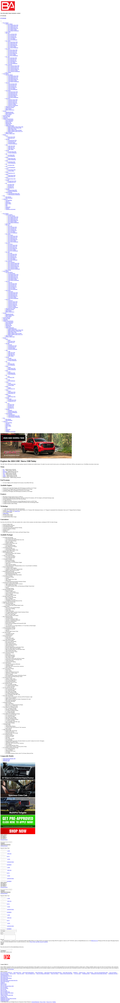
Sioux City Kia (90, 972)
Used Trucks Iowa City (12, 94)
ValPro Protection (9, 132)
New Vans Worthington (12, 63)
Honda (7, 172)
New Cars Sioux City (12, 35)
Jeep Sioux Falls (11, 155)
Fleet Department (9, 198)
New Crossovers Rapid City (13, 69)
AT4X (4, 475)
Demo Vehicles (9, 108)
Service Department (9, 120)
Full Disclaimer (11, 969)
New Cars (8, 33)
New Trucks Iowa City (12, 44)
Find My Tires (8, 122)
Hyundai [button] (7, 397)
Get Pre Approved (6, 115)
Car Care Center (77, 973)
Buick (7, 135)
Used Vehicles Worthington (13, 81)
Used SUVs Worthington (13, 105)
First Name (2, 930)
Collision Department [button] (10, 327)
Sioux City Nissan (54, 973)
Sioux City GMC (20, 973)
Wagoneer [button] (8, 409)
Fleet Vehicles (8, 196)
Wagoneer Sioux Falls (12, 190)
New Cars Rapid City (12, 37)
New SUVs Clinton (12, 54)
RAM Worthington (12, 162)
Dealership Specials (9, 112)
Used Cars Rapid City (12, 87)
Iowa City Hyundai (4, 973)
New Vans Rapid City (12, 61)
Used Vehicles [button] (6, 73)
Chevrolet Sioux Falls (12, 140)
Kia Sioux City (11, 185)
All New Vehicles (9, 23)
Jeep (6, 153)
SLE (4, 470)
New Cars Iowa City (12, 36)
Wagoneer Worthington (12, 191)
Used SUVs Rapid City (12, 103)
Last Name (2, 931)
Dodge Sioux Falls (11, 158)
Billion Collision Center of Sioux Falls (15, 126)
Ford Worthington (11, 167)
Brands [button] (4, 134)
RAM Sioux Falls (11, 161)
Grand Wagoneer (9, 192)
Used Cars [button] (8, 281)
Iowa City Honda (113, 972)
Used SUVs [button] (8, 299)
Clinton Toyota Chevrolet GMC (66, 973)
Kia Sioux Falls (11, 184)
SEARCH (2, 843)
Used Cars (8, 82)
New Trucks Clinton (12, 46)
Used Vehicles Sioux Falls (13, 75)
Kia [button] (6, 402)
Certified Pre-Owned (10, 107)
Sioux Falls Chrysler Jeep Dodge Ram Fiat (53, 972)
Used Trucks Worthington (13, 97)
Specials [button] (4, 111)
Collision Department (10, 125)
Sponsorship (8, 207)
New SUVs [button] (8, 242)
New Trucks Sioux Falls (13, 42)
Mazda (7, 177)
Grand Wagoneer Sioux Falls (13, 193)
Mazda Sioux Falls (11, 178)
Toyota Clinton (11, 170)
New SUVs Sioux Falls (12, 49)
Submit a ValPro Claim (10, 133)
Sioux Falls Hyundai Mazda (28, 972)
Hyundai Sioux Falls (12, 181)
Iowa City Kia (13, 973)
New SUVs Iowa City (12, 52)
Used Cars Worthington (12, 89)
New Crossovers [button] (9, 261)
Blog (6, 204)
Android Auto (17, 511)
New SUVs (8, 48)
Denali (4, 476)
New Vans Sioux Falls (12, 57)
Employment (8, 202)
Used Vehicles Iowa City (13, 78)
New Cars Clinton (11, 38)
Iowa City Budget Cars (30, 973)
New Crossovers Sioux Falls (13, 65)
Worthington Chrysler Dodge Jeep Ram (99, 973)
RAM (7, 160)
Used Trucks (8, 90)
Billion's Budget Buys (10, 109)
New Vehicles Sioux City (13, 26)
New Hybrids (8, 72)
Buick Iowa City (11, 138)
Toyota (7, 168)
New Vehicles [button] (5, 22)
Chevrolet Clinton (11, 142)
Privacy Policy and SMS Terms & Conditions (39, 941)
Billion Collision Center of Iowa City (15, 131)
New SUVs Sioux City (12, 51)
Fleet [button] (4, 195)
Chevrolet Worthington (12, 143)
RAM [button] (7, 370)
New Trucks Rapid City (12, 45)
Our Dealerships (9, 200)
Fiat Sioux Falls (11, 165)
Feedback (7, 208)
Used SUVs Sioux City (12, 100)
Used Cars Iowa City (12, 86)
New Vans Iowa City (12, 60)
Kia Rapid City (11, 187)
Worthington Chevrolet (113, 973)
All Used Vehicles (9, 74)
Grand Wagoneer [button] (9, 413)
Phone (1, 934)
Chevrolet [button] (7, 343)
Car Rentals (5, 117)
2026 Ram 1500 (6, 760)
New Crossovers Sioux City (13, 66)
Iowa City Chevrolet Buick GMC (101, 972)
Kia (6, 183)
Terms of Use (49, 1001)
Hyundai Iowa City (12, 182)
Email (1, 932)
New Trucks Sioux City (12, 43)
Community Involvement (10, 209)
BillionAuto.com (94, 940)
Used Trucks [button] (8, 290)
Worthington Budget (4, 974)
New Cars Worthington (12, 39)
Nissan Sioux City (11, 176)
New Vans (8, 56)
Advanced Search (4, 839)
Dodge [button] (7, 366)
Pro (3, 469)
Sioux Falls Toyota (17, 972)
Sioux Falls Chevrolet (67, 972)
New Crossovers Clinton (13, 70)
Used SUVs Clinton (12, 104)
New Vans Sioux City (12, 59)
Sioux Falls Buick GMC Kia (6, 972)
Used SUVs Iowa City (12, 101)
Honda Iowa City (11, 173)
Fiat (6, 164)
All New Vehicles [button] (9, 214)
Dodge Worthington (12, 159)
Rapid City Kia (82, 972)
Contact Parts (8, 124)
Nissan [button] (7, 389)
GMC (7, 144)
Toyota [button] (7, 381)
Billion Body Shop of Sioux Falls (14, 127)
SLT (4, 472)
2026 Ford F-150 (6, 759)
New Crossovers (9, 64)
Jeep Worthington (11, 156)
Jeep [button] (6, 361)
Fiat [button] (6, 375)
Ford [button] (6, 378)
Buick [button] (7, 339)
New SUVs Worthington (13, 55)
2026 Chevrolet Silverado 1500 (9, 758)
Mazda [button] (7, 394)
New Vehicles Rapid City (13, 28)
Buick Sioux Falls (11, 136)
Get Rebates (3, 950)
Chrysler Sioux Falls (12, 151)
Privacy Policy (8, 203)
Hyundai (7, 179)
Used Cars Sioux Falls (12, 83)
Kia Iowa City (11, 186)
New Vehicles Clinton (12, 29)
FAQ (7, 205)
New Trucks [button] (8, 233)
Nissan (7, 174)
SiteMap (54, 1001)
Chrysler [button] (7, 357)
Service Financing (9, 121)
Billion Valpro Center (12, 129)
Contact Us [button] (5, 199)
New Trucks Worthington (13, 47)
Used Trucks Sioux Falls (13, 91)
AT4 (4, 474)
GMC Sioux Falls (11, 146)
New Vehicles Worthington (13, 30)
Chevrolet (7, 139)
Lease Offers (8, 31)
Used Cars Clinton (11, 88)
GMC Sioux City (11, 148)
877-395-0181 (3, 18)
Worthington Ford (86, 973)
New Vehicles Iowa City (13, 27)
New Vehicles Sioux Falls (13, 25)
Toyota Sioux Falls (11, 169)
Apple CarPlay (9, 511)
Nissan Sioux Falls (11, 175)
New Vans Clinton (11, 62)
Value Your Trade (6, 116)
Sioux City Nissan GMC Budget (43, 973)
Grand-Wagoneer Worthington (14, 194)
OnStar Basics (6, 513)
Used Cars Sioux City (12, 85)
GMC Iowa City (11, 147)
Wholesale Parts (9, 123)
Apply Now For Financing (5, 844)
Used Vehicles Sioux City (13, 77)
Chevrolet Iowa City (12, 141)
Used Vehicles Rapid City (13, 79)
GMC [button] (7, 350)
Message (2, 939)
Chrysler (7, 150)
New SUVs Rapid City (12, 53)
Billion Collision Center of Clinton (15, 130)
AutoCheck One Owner (10, 106)
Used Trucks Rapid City (13, 95)
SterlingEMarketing (35, 1001)
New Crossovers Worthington (14, 71)
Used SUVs (8, 98)
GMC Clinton (11, 149)
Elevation (5, 471)
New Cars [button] (8, 224)
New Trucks (8, 40)
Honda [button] (7, 386)
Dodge (7, 157)
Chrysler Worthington (12, 152)
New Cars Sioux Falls (12, 34)
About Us (7, 201)
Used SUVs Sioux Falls (12, 99)
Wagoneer (8, 188)
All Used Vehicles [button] (9, 272)
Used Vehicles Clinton (12, 80)
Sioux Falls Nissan (39, 972)
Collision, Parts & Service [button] (8, 118)
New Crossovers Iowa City (13, 68)
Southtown (75, 972)
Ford (6, 166)
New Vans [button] (8, 252)
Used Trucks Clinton (12, 96)
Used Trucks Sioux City (13, 92)
